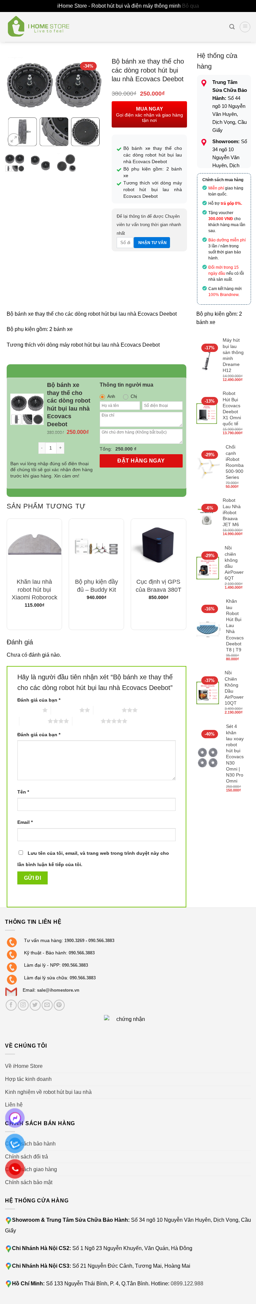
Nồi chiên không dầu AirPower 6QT (234, 563)
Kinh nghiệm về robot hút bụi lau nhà (48, 1092)
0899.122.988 (187, 1283)
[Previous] (15, 102)
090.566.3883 (101, 940)
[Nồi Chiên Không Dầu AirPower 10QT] (207, 693)
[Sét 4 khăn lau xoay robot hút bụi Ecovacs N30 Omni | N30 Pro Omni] (208, 759)
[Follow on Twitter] (35, 1005)
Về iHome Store (24, 1066)
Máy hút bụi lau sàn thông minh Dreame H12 (233, 355)
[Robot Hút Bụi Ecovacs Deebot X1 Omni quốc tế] (206, 413)
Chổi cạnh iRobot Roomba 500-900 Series (235, 462)
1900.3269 (74, 940)
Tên (23, 792)
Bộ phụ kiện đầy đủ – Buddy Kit (96, 585)
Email (25, 822)
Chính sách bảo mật (28, 1182)
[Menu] (245, 27)
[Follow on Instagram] (23, 1005)
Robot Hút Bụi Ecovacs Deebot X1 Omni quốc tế (232, 408)
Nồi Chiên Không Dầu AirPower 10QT (234, 688)
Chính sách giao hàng (31, 1169)
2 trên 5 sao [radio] (65, 710)
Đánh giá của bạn (38, 700)
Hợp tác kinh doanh (28, 1079)
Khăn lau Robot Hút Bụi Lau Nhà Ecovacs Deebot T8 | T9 (235, 625)
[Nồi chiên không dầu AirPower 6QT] (207, 568)
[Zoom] (13, 139)
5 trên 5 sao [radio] (86, 721)
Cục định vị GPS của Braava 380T (158, 585)
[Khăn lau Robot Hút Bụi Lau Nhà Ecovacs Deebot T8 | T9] (208, 630)
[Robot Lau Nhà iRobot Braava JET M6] (206, 517)
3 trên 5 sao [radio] (107, 710)
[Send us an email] (47, 1005)
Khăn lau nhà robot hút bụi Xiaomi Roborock (34, 589)
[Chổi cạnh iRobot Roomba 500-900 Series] (208, 467)
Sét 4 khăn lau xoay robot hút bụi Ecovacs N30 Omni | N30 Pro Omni (235, 754)
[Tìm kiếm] (232, 26)
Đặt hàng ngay (141, 461)
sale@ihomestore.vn (58, 990)
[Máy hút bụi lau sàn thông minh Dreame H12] (206, 360)
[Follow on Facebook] (11, 1005)
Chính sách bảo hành (30, 1143)
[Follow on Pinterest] (59, 1005)
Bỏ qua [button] (190, 6)
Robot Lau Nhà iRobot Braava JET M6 (232, 512)
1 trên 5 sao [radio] (28, 710)
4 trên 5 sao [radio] (33, 721)
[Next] (91, 102)
